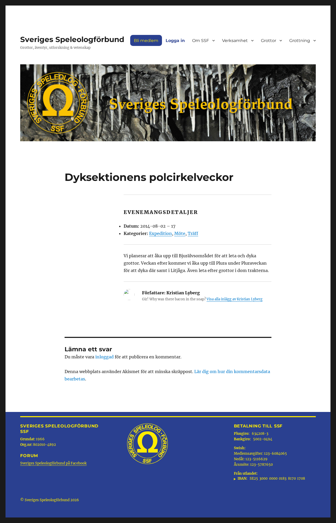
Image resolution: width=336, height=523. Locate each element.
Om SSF (200, 40)
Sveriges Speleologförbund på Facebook (53, 463)
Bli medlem (146, 40)
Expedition (160, 233)
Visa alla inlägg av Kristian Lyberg (234, 299)
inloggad (104, 356)
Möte (179, 233)
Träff (193, 233)
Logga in (175, 40)
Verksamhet (235, 40)
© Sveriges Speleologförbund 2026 (49, 500)
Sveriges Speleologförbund (72, 39)
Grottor (268, 40)
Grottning (299, 40)
